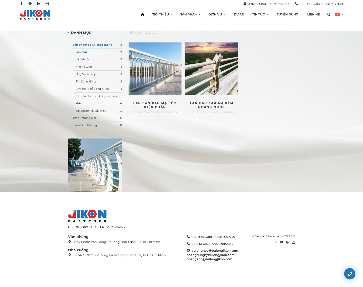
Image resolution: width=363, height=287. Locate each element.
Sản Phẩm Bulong (97, 125)
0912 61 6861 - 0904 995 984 (269, 4)
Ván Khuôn (99, 59)
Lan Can (99, 52)
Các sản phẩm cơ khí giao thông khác (99, 100)
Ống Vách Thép (99, 74)
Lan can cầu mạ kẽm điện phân (155, 105)
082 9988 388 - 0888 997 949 (321, 4)
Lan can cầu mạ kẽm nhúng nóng (211, 105)
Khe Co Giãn (99, 66)
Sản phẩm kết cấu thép (99, 110)
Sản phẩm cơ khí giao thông (97, 44)
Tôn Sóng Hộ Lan (99, 81)
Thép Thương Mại (97, 118)
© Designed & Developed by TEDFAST (273, 236)
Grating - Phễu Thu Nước (99, 89)
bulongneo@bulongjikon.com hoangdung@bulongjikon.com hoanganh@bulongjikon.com (212, 255)
